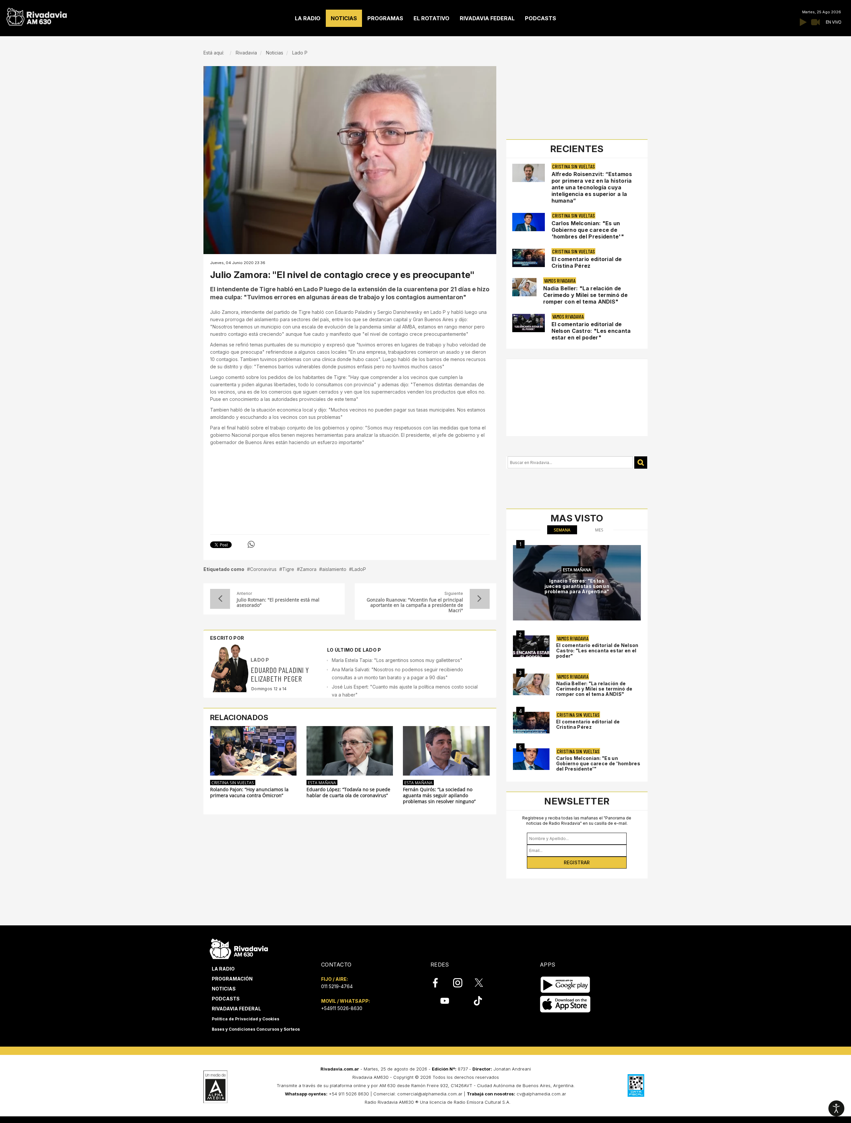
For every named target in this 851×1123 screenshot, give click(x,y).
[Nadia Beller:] (531, 684)
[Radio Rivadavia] (239, 948)
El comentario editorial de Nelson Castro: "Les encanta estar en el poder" (591, 331)
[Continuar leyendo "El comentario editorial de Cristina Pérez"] (528, 258)
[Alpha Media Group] (215, 1087)
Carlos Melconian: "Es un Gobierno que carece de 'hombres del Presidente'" (587, 230)
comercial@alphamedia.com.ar (429, 1093)
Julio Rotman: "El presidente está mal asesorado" (278, 602)
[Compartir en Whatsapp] (251, 544)
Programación (232, 979)
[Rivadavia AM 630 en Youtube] (444, 1001)
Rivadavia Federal (236, 1008)
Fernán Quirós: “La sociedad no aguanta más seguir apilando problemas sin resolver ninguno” (439, 795)
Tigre (288, 569)
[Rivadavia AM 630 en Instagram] (461, 983)
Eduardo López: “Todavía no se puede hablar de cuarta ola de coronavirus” (348, 792)
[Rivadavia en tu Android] (565, 984)
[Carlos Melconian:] (531, 759)
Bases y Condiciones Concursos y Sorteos (256, 1029)
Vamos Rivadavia (559, 280)
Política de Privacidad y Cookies (245, 1018)
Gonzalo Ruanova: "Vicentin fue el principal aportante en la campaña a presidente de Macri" (415, 605)
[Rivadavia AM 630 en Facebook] (439, 983)
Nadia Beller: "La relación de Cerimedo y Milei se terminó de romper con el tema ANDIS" (585, 295)
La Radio (223, 969)
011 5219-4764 (337, 986)
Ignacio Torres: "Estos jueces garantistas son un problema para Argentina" (577, 586)
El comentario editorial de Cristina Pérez (586, 262)
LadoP (359, 569)
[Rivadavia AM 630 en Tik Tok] (478, 1001)
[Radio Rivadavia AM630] (36, 15)
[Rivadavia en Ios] (565, 1004)
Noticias (224, 988)
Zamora (308, 569)
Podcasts (226, 998)
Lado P (260, 660)
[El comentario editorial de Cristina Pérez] (531, 722)
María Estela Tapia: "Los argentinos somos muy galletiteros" (397, 660)
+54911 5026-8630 (341, 1008)
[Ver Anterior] (220, 599)
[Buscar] (640, 462)
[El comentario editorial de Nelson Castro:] (531, 646)
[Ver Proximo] (480, 599)
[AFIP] (636, 1085)
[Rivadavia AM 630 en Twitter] (483, 982)
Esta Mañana (322, 782)
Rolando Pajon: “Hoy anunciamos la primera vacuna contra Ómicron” (249, 792)
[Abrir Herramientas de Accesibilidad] (836, 1108)
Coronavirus (263, 569)
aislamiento (334, 569)
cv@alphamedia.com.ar (541, 1093)
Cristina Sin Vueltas (232, 782)
